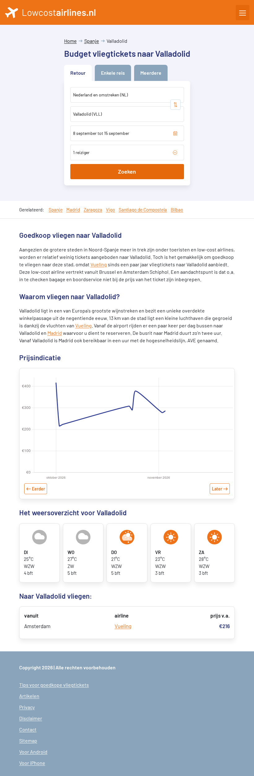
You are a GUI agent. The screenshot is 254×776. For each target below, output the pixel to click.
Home (70, 41)
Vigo (110, 209)
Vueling (98, 264)
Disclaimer (30, 718)
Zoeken (127, 171)
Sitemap (28, 740)
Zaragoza (93, 209)
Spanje (91, 41)
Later (217, 488)
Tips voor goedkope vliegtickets (54, 685)
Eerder (38, 488)
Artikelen (29, 696)
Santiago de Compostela (143, 209)
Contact (28, 729)
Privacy (27, 707)
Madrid (73, 209)
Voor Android (33, 752)
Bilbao (177, 209)
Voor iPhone (32, 763)
